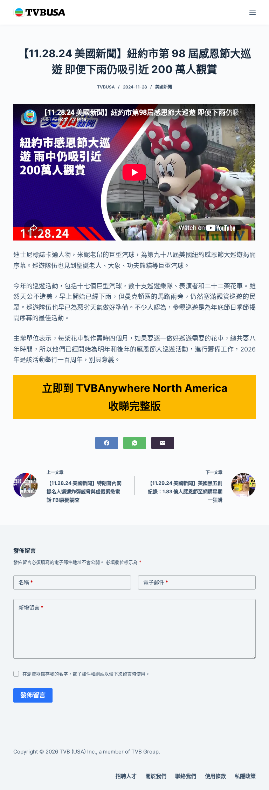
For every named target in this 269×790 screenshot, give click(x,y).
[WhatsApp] (134, 443)
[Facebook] (106, 443)
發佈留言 (33, 695)
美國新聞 (163, 87)
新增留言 (31, 607)
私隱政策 (245, 776)
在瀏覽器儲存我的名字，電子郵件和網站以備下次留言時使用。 (86, 674)
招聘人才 (126, 776)
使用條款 (215, 776)
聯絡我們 (185, 776)
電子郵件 (155, 582)
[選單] (252, 12)
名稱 (26, 582)
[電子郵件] (162, 443)
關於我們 (155, 776)
